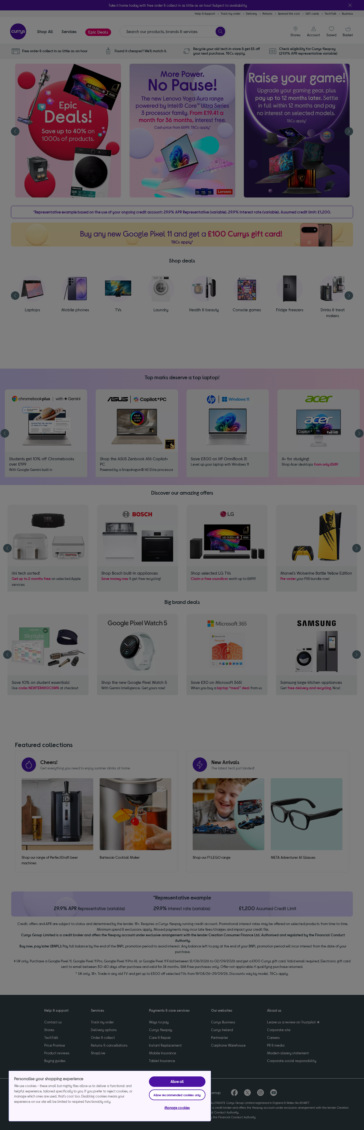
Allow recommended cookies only (177, 1095)
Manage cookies (177, 1107)
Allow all (177, 1081)
